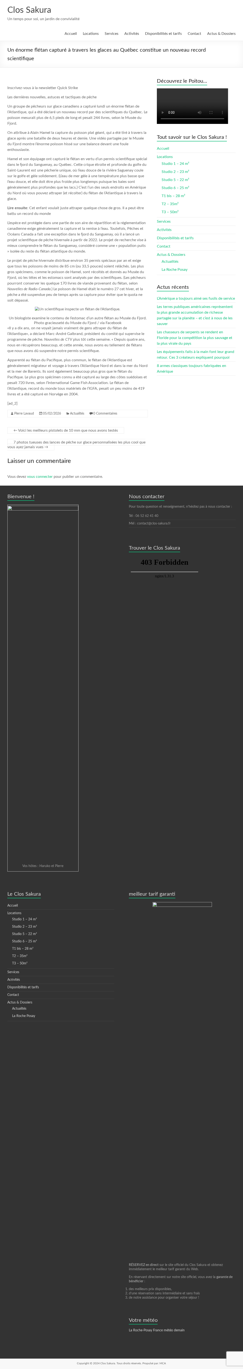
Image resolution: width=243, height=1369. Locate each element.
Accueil (71, 34)
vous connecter (40, 477)
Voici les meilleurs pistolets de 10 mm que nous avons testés (66, 430)
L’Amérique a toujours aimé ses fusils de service (196, 298)
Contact (194, 34)
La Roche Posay (174, 269)
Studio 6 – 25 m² (175, 188)
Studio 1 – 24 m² (175, 164)
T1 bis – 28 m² (173, 196)
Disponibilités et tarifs (163, 34)
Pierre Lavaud (24, 413)
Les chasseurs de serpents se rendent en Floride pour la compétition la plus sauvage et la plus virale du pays (194, 337)
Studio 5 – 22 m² (175, 180)
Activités (131, 34)
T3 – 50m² (170, 212)
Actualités (77, 413)
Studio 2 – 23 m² (175, 172)
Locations (91, 34)
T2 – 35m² (170, 204)
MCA (162, 1363)
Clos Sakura (29, 10)
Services (111, 34)
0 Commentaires (105, 413)
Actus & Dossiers (221, 34)
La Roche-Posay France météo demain (157, 1330)
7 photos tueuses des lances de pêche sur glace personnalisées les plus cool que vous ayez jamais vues (76, 444)
